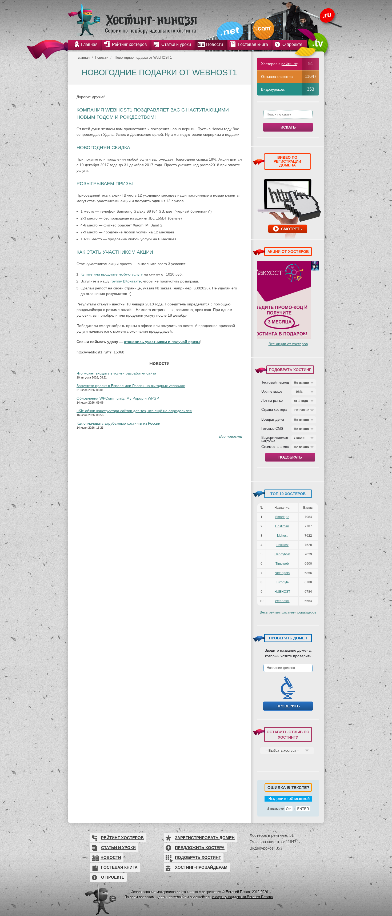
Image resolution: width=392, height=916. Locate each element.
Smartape (282, 517)
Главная (83, 57)
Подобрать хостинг (198, 857)
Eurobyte (282, 582)
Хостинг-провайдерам (201, 867)
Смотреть (291, 229)
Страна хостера (274, 409)
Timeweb (282, 563)
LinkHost (282, 545)
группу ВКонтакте (125, 281)
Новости (101, 57)
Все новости (230, 436)
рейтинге (289, 64)
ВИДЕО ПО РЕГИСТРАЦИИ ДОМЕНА (287, 161)
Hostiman (282, 526)
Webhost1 (282, 601)
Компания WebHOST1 (104, 110)
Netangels (282, 573)
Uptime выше (271, 391)
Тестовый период (275, 382)
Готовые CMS (272, 428)
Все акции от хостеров (288, 344)
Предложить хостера (200, 847)
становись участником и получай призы (162, 342)
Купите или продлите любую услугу (112, 274)
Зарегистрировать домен (205, 837)
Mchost (282, 535)
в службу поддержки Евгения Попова (242, 897)
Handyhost (282, 554)
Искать (288, 127)
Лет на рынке (272, 400)
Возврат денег (273, 419)
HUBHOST (282, 592)
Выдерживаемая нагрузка (274, 439)
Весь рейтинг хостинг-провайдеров (288, 612)
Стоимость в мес (275, 446)
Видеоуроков (272, 89)
